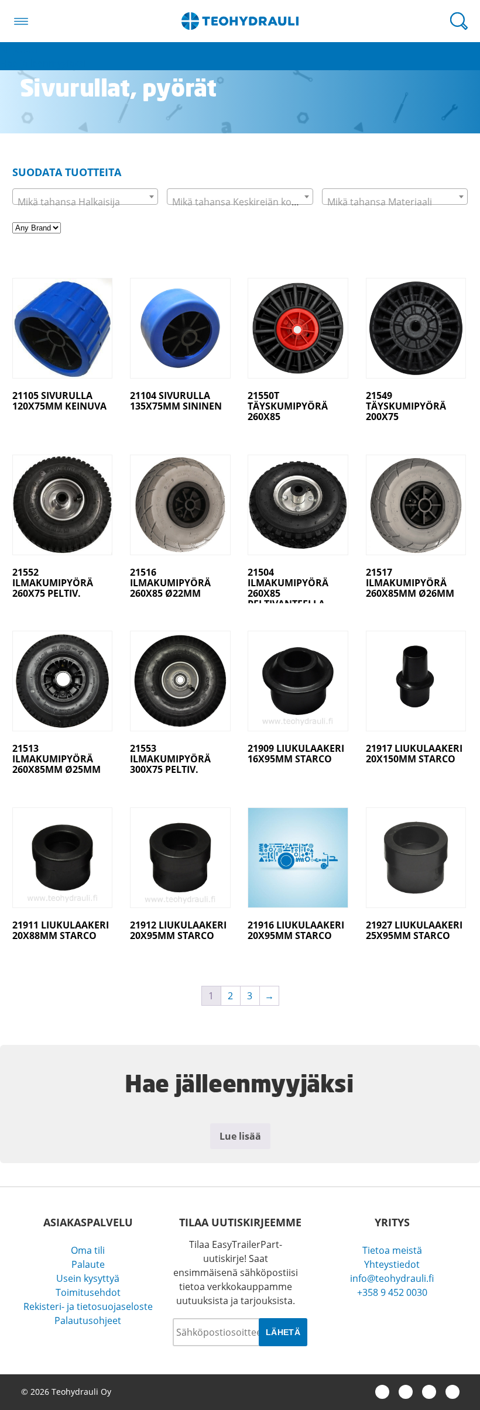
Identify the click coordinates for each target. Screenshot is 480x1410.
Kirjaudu (18, 49)
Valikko (21, 21)
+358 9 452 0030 (392, 1292)
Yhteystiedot (392, 1264)
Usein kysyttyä (87, 1278)
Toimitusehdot (88, 1292)
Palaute (88, 1264)
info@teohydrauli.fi (392, 1278)
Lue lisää (240, 1136)
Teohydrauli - (240, 21)
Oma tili (88, 1250)
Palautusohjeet (87, 1320)
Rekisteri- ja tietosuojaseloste (88, 1306)
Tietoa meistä (392, 1250)
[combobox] (85, 196)
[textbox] (85, 202)
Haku (459, 21)
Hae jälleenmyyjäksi (43, 63)
